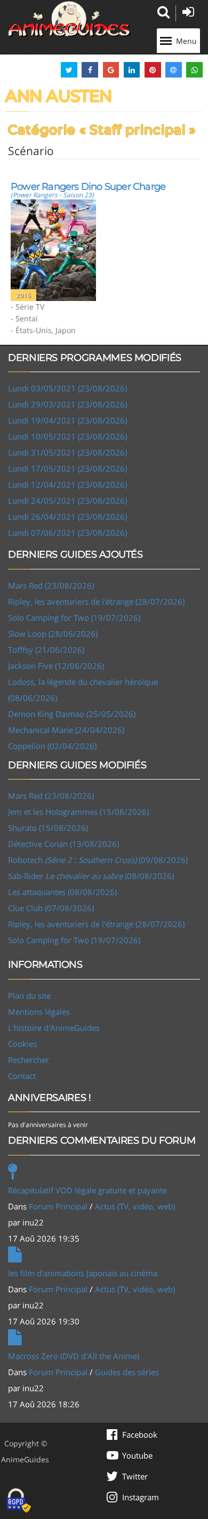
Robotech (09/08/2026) (98, 859)
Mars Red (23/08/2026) (51, 585)
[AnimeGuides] (69, 19)
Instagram (140, 1497)
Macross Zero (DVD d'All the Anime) (73, 1356)
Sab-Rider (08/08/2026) (91, 875)
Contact (22, 1075)
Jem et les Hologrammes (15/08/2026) (78, 811)
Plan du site (29, 995)
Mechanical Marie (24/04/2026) (66, 729)
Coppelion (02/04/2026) (52, 746)
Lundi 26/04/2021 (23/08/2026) (67, 516)
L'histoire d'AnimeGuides (54, 1027)
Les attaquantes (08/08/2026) (62, 891)
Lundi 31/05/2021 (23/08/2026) (67, 452)
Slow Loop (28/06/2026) (53, 633)
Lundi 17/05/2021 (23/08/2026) (67, 468)
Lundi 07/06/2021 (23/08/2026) (67, 532)
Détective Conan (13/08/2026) (63, 843)
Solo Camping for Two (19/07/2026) (74, 617)
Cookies (22, 1043)
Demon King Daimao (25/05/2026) (71, 713)
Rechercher (28, 1059)
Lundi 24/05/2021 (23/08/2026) (67, 500)
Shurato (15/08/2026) (48, 827)
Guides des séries (127, 1372)
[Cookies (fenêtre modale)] (18, 1501)
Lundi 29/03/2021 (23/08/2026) (67, 404)
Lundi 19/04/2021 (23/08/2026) (67, 420)
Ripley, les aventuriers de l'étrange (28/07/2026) (96, 601)
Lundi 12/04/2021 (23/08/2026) (67, 484)
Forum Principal (58, 1206)
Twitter (135, 1476)
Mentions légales (39, 1011)
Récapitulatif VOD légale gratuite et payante (87, 1190)
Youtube (137, 1455)
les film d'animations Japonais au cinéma (82, 1273)
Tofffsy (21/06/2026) (46, 649)
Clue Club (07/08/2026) (51, 908)
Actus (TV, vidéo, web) (135, 1206)
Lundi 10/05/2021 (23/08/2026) (67, 436)
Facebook (139, 1434)
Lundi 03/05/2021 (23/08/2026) (67, 388)
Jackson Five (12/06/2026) (56, 665)
